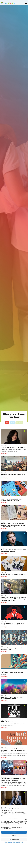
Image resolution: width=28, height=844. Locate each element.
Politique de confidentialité (18, 842)
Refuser (14, 835)
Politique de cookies (8, 842)
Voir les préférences (14, 839)
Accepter (14, 832)
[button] (26, 818)
